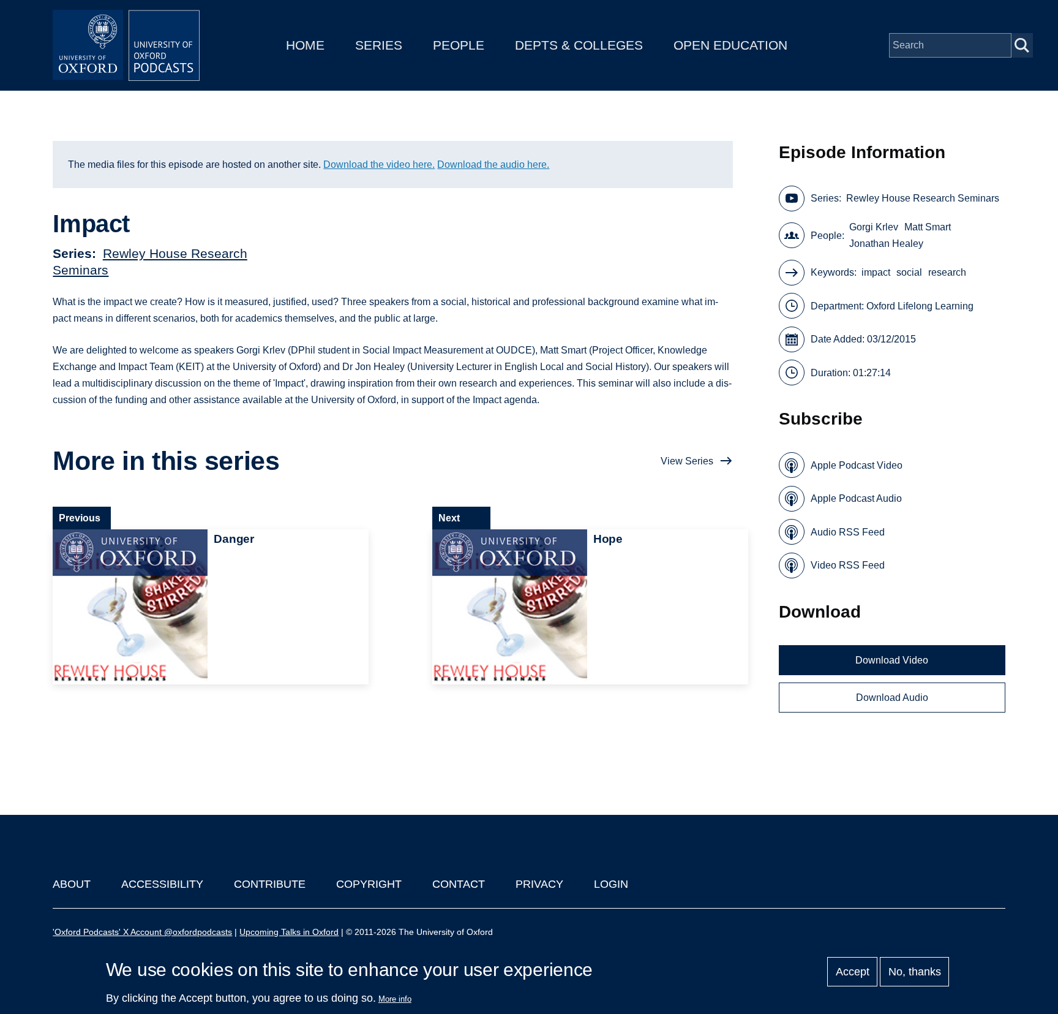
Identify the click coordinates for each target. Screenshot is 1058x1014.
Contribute (270, 884)
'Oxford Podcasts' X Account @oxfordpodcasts (142, 932)
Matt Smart (927, 227)
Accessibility (162, 884)
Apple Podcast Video (856, 465)
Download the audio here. (493, 164)
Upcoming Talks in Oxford (289, 932)
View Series (687, 461)
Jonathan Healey (886, 243)
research (947, 272)
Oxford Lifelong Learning (920, 306)
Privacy (539, 884)
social (909, 272)
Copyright (369, 884)
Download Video (891, 660)
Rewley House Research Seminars (922, 198)
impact (875, 272)
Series (378, 45)
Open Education (730, 45)
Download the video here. (379, 164)
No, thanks (914, 972)
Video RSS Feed (848, 565)
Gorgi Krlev (873, 227)
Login (611, 884)
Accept (852, 972)
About (72, 884)
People (458, 45)
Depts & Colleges (579, 45)
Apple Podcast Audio (856, 498)
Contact (458, 884)
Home (305, 45)
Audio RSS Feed (848, 532)
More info (394, 999)
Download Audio (892, 697)
